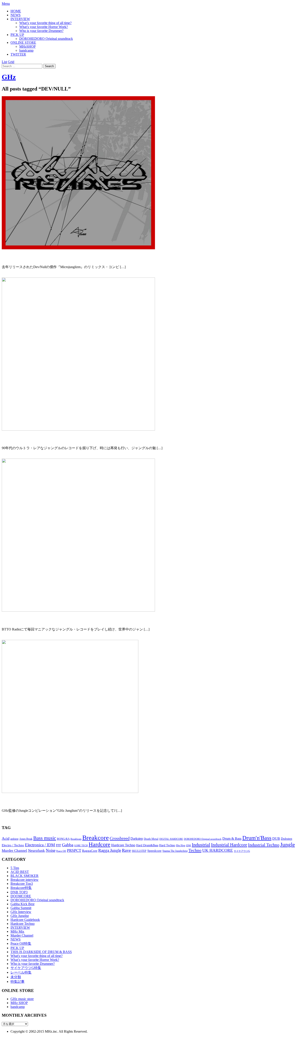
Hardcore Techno (123, 845)
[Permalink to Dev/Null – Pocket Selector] (78, 610)
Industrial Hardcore (229, 844)
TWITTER (18, 54)
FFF (58, 845)
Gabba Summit (21, 908)
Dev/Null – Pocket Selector (32, 620)
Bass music (44, 838)
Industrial (201, 844)
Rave (126, 850)
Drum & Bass (231, 838)
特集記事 (18, 981)
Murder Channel (14, 850)
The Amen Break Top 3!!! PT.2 (36, 801)
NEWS (16, 15)
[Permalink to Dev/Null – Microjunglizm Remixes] (78, 248)
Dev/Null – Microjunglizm (31, 439)
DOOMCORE (21, 896)
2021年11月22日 (14, 456)
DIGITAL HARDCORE (171, 839)
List (4, 62)
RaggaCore (89, 850)
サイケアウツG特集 (26, 968)
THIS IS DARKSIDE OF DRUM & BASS (41, 952)
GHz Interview (21, 912)
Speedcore (154, 850)
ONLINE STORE (23, 42)
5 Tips (15, 868)
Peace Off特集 (21, 943)
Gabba (67, 844)
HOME (16, 11)
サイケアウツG (242, 851)
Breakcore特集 (21, 888)
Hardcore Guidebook (25, 920)
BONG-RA (63, 838)
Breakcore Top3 (22, 883)
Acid (5, 838)
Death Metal (151, 838)
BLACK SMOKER (25, 876)
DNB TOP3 (19, 892)
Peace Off (61, 851)
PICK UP (17, 35)
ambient (14, 838)
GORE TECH (81, 845)
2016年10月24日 (14, 819)
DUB (276, 839)
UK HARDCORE (217, 850)
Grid (11, 62)
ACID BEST (20, 872)
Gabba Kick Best (22, 904)
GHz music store (22, 999)
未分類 (16, 977)
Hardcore (99, 844)
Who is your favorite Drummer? (41, 31)
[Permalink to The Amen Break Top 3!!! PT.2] (70, 792)
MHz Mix (17, 931)
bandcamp (26, 50)
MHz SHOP (19, 1003)
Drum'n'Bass (256, 838)
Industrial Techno (263, 844)
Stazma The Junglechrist (175, 850)
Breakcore (95, 837)
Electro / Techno (13, 845)
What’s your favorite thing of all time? (45, 23)
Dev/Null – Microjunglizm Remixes (41, 257)
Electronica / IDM (40, 845)
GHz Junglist (20, 916)
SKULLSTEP (139, 850)
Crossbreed (120, 838)
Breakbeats (75, 839)
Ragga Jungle (109, 850)
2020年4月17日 (13, 637)
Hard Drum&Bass (147, 845)
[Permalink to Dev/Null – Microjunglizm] (78, 429)
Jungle (287, 844)
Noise (50, 850)
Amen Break (25, 839)
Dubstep (286, 838)
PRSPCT (74, 850)
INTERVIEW (20, 19)
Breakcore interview (25, 880)
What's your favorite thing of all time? (37, 956)
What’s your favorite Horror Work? (43, 27)
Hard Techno (167, 845)
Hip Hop (180, 845)
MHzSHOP (27, 46)
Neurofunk (36, 850)
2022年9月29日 (13, 275)
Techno (194, 850)
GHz (9, 77)
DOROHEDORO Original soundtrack (46, 38)
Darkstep (136, 838)
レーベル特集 (21, 972)
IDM (188, 845)
